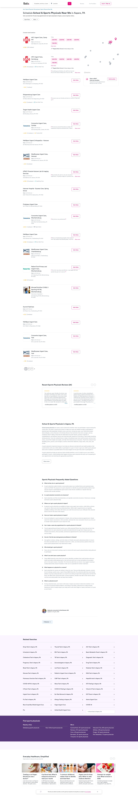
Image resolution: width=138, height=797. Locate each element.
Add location (112, 79)
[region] (102, 52)
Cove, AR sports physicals (78, 732)
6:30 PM (76, 39)
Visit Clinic (76, 80)
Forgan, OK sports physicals (101, 732)
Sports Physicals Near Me (46, 9)
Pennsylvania (37, 9)
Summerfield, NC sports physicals (80, 728)
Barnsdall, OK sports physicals (79, 734)
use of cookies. (88, 791)
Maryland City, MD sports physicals (103, 728)
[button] (111, 42)
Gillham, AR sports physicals (101, 730)
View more (53, 46)
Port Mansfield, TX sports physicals (103, 734)
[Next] (95, 385)
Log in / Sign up (106, 3)
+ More (65, 403)
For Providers (92, 3)
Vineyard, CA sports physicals (79, 736)
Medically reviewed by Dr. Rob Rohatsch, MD (58, 610)
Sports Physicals (29, 9)
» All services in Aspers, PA (95, 711)
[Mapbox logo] (87, 72)
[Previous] (92, 385)
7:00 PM (54, 43)
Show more (77, 72)
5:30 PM (62, 39)
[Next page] (34, 368)
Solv (24, 9)
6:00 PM (69, 39)
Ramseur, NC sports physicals (79, 730)
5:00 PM (54, 39)
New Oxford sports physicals (54, 728)
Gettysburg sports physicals (31, 728)
